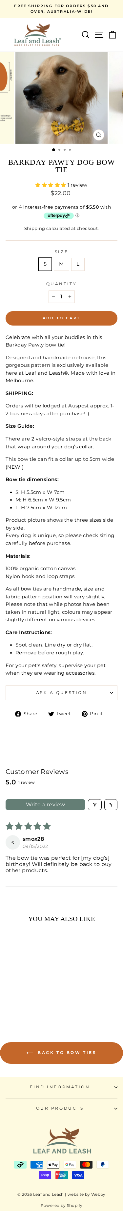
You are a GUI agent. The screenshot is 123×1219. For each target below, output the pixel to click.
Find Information (60, 1087)
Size (61, 252)
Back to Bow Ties (65, 1052)
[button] (51, 185)
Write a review (45, 804)
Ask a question (61, 692)
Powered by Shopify (62, 1205)
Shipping (34, 228)
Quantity (61, 284)
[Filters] (95, 804)
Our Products (60, 1108)
